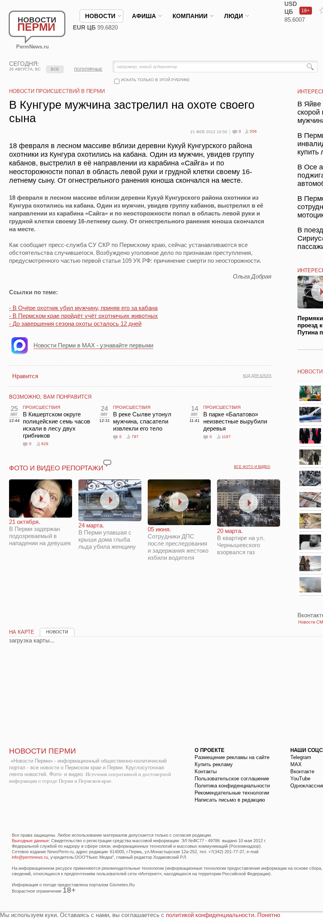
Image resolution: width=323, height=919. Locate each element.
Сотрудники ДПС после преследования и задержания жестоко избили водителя (178, 543)
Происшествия (41, 407)
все (55, 69)
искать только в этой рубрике (155, 80)
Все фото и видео (252, 467)
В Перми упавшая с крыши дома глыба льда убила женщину (107, 536)
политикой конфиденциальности (210, 915)
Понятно (268, 915)
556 (253, 131)
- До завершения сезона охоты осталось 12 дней (75, 323)
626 (44, 444)
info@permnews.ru (30, 857)
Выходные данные (30, 840)
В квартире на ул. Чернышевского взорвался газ (241, 541)
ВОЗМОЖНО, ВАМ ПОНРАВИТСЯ (50, 397)
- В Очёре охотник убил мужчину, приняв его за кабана (83, 307)
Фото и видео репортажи (56, 468)
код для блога (257, 376)
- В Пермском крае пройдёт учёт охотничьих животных (83, 315)
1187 (226, 436)
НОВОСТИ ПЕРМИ (42, 751)
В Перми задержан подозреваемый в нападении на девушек (40, 532)
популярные (88, 69)
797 (135, 436)
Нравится (25, 376)
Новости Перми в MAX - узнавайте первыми (93, 345)
